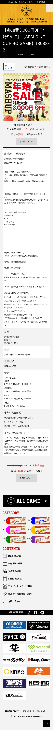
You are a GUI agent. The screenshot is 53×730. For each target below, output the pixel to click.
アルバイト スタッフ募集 (20, 586)
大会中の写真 (14, 571)
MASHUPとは (14, 556)
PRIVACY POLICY (12, 711)
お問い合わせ (14, 601)
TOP (46, 723)
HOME (20, 55)
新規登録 (40, 2)
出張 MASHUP (15, 563)
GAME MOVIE (15, 578)
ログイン (31, 2)
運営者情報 (27, 711)
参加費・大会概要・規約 (20, 594)
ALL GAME (30, 55)
